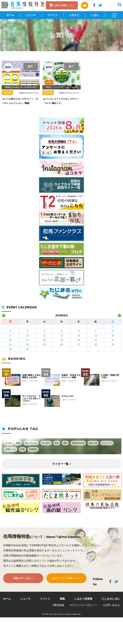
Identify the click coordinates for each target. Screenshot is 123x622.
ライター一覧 (60, 463)
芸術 (57, 443)
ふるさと (74, 15)
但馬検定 (33, 449)
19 (61, 340)
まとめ (8, 443)
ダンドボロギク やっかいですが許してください (31, 398)
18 (44, 340)
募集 (62, 598)
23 (10, 344)
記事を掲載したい (64, 5)
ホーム (10, 15)
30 (10, 349)
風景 (18, 443)
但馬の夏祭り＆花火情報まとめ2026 (31, 376)
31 (27, 349)
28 (95, 344)
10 (27, 335)
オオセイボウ (68, 396)
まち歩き (46, 443)
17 (27, 340)
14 (95, 335)
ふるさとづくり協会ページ (65, 578)
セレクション (31, 443)
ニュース (31, 15)
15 (112, 335)
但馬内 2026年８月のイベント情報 (71, 376)
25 (44, 344)
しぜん (95, 15)
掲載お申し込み (22, 578)
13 (78, 335)
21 (95, 340)
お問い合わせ (112, 605)
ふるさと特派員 (83, 598)
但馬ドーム (10, 449)
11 (44, 335)
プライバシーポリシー (84, 605)
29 (112, 344)
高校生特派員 (78, 443)
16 (10, 340)
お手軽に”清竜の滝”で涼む (110, 376)
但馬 (22, 449)
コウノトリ (107, 443)
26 (61, 344)
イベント (52, 15)
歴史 (65, 443)
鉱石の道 (93, 443)
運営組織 (59, 605)
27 (78, 344)
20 (78, 340)
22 (112, 340)
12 (61, 335)
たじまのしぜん (111, 598)
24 (27, 344)
